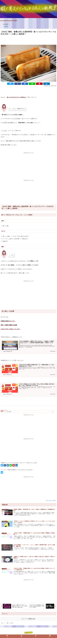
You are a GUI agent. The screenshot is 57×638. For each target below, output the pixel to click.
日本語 (6, 26)
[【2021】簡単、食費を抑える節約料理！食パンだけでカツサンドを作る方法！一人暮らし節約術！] (25, 84)
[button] (52, 411)
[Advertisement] (28, 39)
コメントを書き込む (28, 619)
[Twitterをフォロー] (2, 472)
